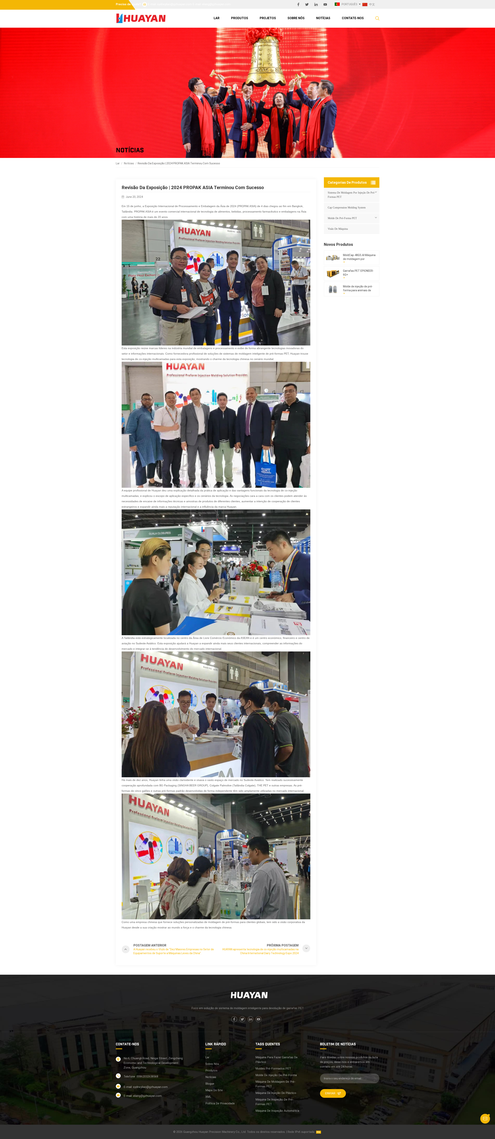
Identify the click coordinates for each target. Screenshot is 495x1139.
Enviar (330, 1093)
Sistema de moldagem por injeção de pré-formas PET (351, 194)
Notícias (323, 18)
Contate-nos (353, 18)
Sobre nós (296, 18)
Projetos (268, 18)
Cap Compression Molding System (347, 207)
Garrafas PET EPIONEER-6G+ (358, 272)
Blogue (209, 1083)
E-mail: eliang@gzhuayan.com (212, 4)
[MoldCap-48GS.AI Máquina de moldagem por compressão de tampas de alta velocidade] (333, 257)
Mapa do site (214, 1090)
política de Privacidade (220, 1103)
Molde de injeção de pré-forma (276, 1075)
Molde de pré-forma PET (342, 218)
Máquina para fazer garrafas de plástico (276, 1060)
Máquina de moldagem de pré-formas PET (275, 1084)
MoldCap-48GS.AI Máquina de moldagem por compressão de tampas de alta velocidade (359, 257)
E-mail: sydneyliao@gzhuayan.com (170, 4)
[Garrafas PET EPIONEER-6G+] (333, 273)
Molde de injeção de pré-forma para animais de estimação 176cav (358, 288)
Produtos (239, 18)
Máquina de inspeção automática (277, 1110)
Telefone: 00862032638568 (141, 1076)
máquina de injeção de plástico (275, 1093)
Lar (216, 18)
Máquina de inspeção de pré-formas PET (274, 1102)
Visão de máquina (338, 228)
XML (208, 1097)
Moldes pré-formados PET (273, 1068)
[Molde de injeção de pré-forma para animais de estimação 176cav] (333, 289)
